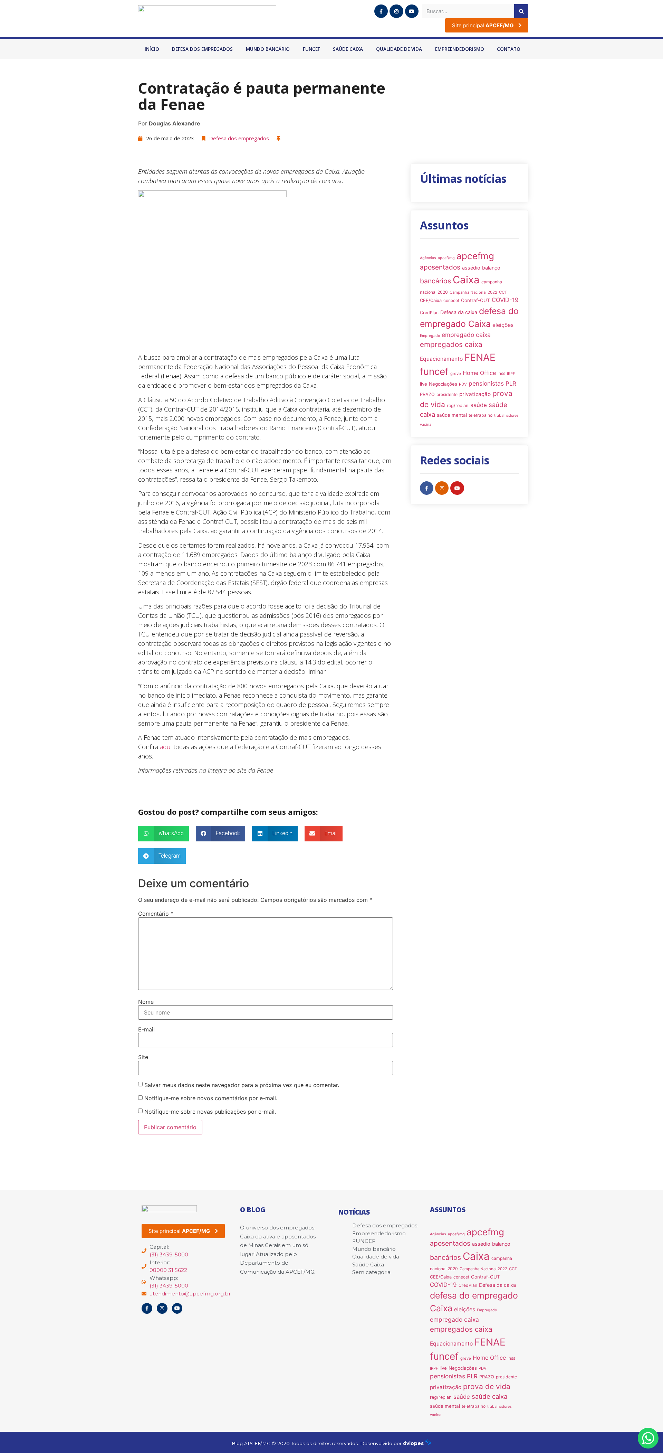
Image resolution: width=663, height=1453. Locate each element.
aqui (166, 747)
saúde (478, 405)
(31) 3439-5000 (169, 1254)
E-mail (146, 1029)
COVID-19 (505, 299)
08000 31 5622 (168, 1270)
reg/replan (458, 405)
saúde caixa (489, 1396)
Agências (428, 258)
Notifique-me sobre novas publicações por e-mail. (210, 1111)
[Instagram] (396, 11)
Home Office (479, 372)
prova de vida (486, 1386)
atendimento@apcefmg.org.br (190, 1293)
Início (152, 49)
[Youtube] (412, 11)
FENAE (480, 357)
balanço (491, 268)
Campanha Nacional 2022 (473, 292)
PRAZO (427, 394)
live (423, 384)
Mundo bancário (268, 49)
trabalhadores (506, 415)
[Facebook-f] (381, 11)
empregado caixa (466, 334)
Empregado (430, 335)
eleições (502, 325)
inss (501, 373)
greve (455, 373)
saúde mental (452, 415)
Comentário (155, 913)
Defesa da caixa (458, 312)
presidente (447, 394)
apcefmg (475, 256)
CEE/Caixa (431, 300)
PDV (463, 384)
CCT (503, 292)
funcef (434, 371)
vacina (425, 424)
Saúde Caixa (348, 49)
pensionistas (486, 383)
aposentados (440, 267)
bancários (435, 281)
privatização (475, 394)
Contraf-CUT (475, 300)
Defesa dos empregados (202, 49)
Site (143, 1057)
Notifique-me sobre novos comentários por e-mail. (210, 1098)
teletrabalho (480, 415)
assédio (471, 268)
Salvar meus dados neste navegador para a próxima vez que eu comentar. (241, 1085)
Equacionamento (441, 359)
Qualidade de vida (399, 49)
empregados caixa (451, 344)
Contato (508, 49)
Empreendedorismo (459, 49)
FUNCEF (311, 49)
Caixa (466, 280)
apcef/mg (446, 258)
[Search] (521, 11)
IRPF (511, 373)
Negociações (443, 384)
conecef (451, 300)
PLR (511, 383)
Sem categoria (371, 1272)
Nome (146, 1001)
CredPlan (429, 312)
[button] (163, 833)
